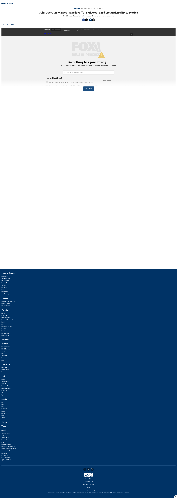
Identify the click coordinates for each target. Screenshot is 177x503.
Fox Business (7, 3)
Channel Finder (5, 433)
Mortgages (4, 276)
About (3, 430)
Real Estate (5, 364)
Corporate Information (8, 446)
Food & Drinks (5, 358)
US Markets (4, 315)
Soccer (3, 413)
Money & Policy (5, 303)
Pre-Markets (5, 333)
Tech (3, 376)
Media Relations (6, 444)
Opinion (4, 422)
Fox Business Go (6, 457)
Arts (2, 360)
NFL (2, 402)
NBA (2, 404)
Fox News (4, 453)
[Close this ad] (175, 496)
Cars (2, 353)
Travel (3, 351)
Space (3, 395)
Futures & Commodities (8, 320)
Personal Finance (7, 273)
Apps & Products (6, 460)
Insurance (4, 287)
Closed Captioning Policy (8, 448)
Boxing (3, 411)
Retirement (4, 291)
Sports (4, 399)
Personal (4, 367)
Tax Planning (5, 294)
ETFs (2, 324)
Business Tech (5, 386)
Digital (3, 379)
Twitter (88, 469)
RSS (92, 469)
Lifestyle (4, 344)
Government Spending (8, 301)
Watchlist (5, 340)
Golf (2, 415)
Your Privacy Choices (88, 484)
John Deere (77, 8)
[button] (83, 19)
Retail (3, 331)
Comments (90, 19)
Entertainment (5, 347)
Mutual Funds (5, 335)
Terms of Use (5, 437)
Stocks (3, 313)
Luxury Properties (6, 372)
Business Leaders (6, 326)
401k (2, 289)
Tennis (3, 417)
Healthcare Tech (6, 388)
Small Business (5, 306)
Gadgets (3, 384)
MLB (2, 406)
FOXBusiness (14, 24)
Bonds (3, 322)
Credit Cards (5, 280)
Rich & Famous (5, 349)
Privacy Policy (5, 440)
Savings (3, 285)
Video (3, 426)
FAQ (2, 442)
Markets (4, 310)
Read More (88, 88)
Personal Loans (5, 283)
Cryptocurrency (5, 317)
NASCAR (4, 409)
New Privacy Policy (88, 481)
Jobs (2, 435)
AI (2, 392)
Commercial (5, 369)
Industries (4, 328)
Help (88, 487)
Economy (4, 298)
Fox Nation (4, 455)
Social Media (5, 381)
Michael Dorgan (7, 24)
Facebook (84, 469)
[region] (88, 500)
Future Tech (4, 390)
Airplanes (4, 355)
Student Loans (5, 278)
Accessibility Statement (8, 451)
